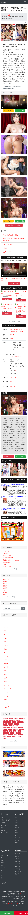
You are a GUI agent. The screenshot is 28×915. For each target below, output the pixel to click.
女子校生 (6, 663)
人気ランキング (5, 820)
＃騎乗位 (5, 734)
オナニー (6, 696)
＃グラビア (5, 731)
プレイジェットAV (13, 903)
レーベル (3, 825)
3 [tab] (7, 475)
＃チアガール (6, 732)
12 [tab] (14, 477)
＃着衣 (14, 731)
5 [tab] (12, 475)
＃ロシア (20, 734)
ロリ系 (6, 667)
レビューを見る (20, 110)
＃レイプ (16, 718)
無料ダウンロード (8, 456)
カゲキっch (6, 551)
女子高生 (17, 837)
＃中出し (5, 723)
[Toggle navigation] (25, 2)
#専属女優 (11, 88)
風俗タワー (13, 386)
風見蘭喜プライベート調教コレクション (13, 560)
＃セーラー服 (14, 727)
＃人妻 (18, 720)
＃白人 (4, 738)
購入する (7, 299)
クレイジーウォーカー (9, 555)
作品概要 (5, 248)
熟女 (5, 634)
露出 (5, 670)
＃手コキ (10, 734)
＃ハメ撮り (15, 729)
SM (5, 620)
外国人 (6, 699)
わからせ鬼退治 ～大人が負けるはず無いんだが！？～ (21, 311)
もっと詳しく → (8, 110)
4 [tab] (9, 475)
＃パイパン (16, 723)
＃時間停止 (5, 718)
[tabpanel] (6, 469)
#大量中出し (5, 88)
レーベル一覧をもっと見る (9, 569)
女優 (11, 381)
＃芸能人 (21, 729)
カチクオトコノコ (7, 559)
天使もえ (5, 587)
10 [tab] (23, 475)
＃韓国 (4, 736)
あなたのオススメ (7, 252)
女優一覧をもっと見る (8, 596)
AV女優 (3, 822)
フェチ (6, 623)
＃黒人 (19, 736)
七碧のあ (5, 590)
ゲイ (5, 652)
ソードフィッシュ (7, 566)
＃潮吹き (10, 723)
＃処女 (10, 729)
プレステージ (13, 377)
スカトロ (6, 627)
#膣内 (13, 86)
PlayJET (4, 2)
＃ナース (14, 722)
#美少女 (9, 86)
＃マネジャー (20, 722)
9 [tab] (21, 475)
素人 (5, 649)
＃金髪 (15, 734)
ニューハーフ (7, 688)
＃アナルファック (6, 722)
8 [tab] (18, 475)
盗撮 (5, 641)
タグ (2, 827)
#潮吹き (4, 86)
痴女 (5, 681)
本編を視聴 (7, 913)
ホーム (3, 817)
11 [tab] (25, 475)
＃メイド (12, 732)
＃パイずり (5, 720)
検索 (23, 608)
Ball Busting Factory (8, 557)
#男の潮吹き (18, 86)
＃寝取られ (22, 718)
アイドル (6, 645)
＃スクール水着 (6, 727)
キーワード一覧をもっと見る (10, 741)
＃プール (20, 727)
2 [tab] (5, 475)
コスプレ (6, 685)
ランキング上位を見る (16, 356)
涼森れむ (12, 338)
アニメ (6, 703)
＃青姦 (16, 725)
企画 (5, 660)
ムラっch (5, 553)
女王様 (6, 656)
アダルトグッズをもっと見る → (14, 321)
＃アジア (14, 736)
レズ (5, 678)
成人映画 (6, 707)
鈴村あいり (6, 581)
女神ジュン (6, 579)
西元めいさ (6, 592)
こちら (16, 370)
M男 (5, 631)
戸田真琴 (5, 588)
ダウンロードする (14, 283)
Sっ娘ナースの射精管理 (7, 295)
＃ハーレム (5, 725)
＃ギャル (11, 725)
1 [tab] (3, 475)
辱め (5, 638)
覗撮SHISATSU (7, 562)
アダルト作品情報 (7, 244)
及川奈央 (5, 594)
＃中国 (9, 736)
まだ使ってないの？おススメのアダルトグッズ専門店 (13, 239)
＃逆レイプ (18, 732)
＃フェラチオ (12, 720)
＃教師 (19, 731)
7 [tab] (16, 475)
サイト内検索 (4, 832)
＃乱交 (11, 718)
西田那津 (5, 585)
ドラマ (6, 692)
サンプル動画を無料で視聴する (11, 235)
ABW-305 (12, 335)
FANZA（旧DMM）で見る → (14, 225)
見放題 (3, 830)
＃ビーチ (5, 729)
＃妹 (10, 731)
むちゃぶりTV (6, 564)
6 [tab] (14, 475)
